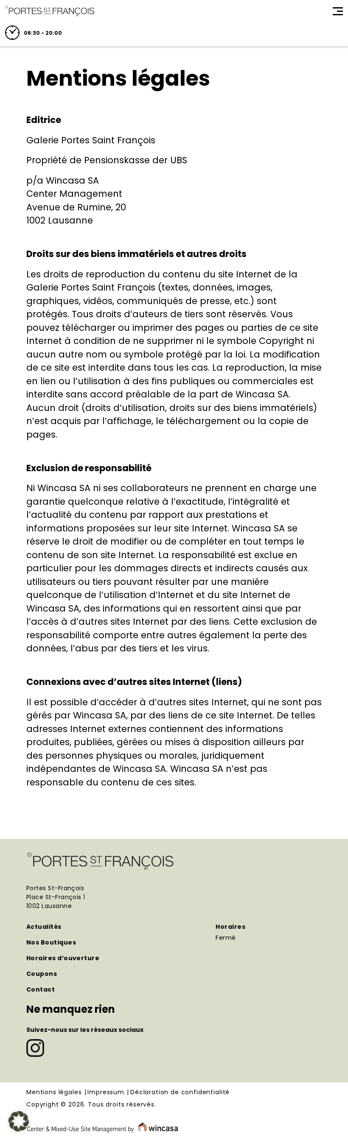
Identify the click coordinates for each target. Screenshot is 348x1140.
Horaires (230, 926)
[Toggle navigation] (338, 11)
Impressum (105, 1092)
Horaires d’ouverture (62, 958)
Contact (40, 989)
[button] (18, 1121)
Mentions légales (53, 1092)
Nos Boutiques (51, 942)
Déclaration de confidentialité (180, 1092)
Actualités (44, 926)
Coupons (41, 974)
